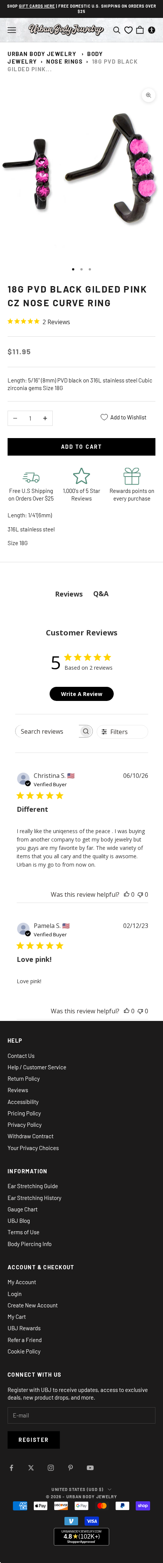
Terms (80, 840)
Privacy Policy (72, 840)
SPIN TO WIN (81, 826)
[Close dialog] (115, 721)
